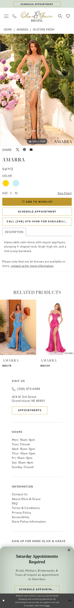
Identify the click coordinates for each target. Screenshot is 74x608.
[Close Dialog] (3, 601)
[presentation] (18, 327)
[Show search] (60, 16)
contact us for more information (32, 266)
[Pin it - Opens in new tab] (24, 149)
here (47, 605)
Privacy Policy (21, 512)
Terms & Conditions (26, 508)
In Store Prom (43, 29)
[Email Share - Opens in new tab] (31, 149)
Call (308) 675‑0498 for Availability (37, 221)
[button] (6, 16)
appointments (29, 410)
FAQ (15, 503)
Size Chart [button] (65, 193)
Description (14, 232)
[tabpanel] (37, 89)
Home (8, 29)
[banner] (37, 16)
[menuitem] (6, 16)
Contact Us (20, 494)
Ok (70, 600)
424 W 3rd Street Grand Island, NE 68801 (28, 399)
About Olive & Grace (26, 499)
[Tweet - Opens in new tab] (17, 149)
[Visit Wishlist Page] (68, 16)
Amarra (22, 29)
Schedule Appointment (37, 211)
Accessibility (20, 517)
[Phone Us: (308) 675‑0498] (15, 16)
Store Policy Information (29, 521)
